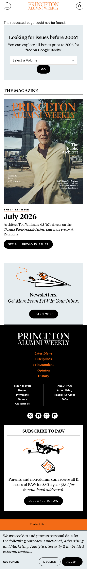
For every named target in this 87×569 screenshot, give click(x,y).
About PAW (64, 386)
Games (22, 399)
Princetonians (43, 365)
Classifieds (22, 404)
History (43, 376)
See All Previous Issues (28, 244)
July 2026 (20, 216)
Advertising (64, 390)
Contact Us (37, 524)
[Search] (79, 6)
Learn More (44, 314)
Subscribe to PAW (43, 501)
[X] (30, 416)
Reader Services (64, 395)
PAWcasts (22, 395)
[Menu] (7, 6)
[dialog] (43, 549)
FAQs (65, 399)
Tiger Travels (22, 386)
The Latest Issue (16, 209)
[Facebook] (38, 416)
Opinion (43, 370)
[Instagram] (46, 416)
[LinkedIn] (54, 416)
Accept (72, 562)
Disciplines (43, 359)
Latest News (43, 353)
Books (22, 390)
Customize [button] (11, 562)
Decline (49, 562)
